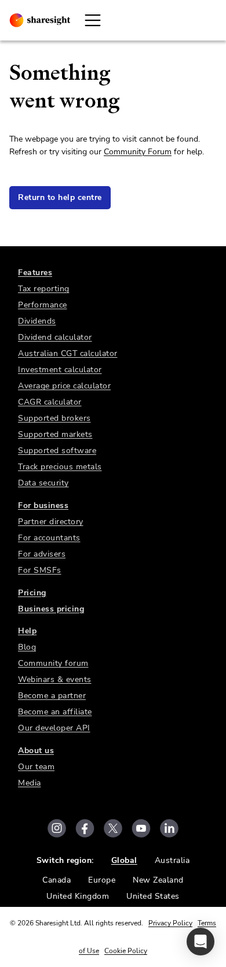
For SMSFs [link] (39, 570)
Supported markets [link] (55, 434)
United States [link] (153, 896)
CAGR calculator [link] (50, 402)
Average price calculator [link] (64, 385)
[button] (200, 941)
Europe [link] (101, 880)
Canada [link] (56, 880)
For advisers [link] (41, 554)
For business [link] (43, 505)
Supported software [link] (57, 450)
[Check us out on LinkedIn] (169, 828)
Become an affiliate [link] (55, 711)
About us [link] (36, 750)
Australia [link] (172, 860)
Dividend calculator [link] (55, 337)
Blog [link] (27, 647)
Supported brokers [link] (54, 418)
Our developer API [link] (54, 728)
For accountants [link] (49, 537)
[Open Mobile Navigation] (92, 20)
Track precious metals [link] (60, 466)
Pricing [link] (32, 592)
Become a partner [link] (52, 695)
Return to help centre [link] (60, 197)
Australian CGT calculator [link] (68, 353)
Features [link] (35, 272)
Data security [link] (43, 482)
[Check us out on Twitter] (113, 828)
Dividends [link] (37, 321)
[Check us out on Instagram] (57, 828)
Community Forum (138, 151)
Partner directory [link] (50, 521)
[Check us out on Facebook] (84, 828)
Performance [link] (42, 304)
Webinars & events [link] (55, 679)
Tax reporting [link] (44, 288)
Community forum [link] (53, 663)
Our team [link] (36, 766)
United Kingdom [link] (77, 896)
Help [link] (27, 630)
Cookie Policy (125, 950)
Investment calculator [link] (60, 369)
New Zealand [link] (158, 880)
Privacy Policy (170, 923)
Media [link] (29, 782)
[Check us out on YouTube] (141, 828)
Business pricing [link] (51, 608)
